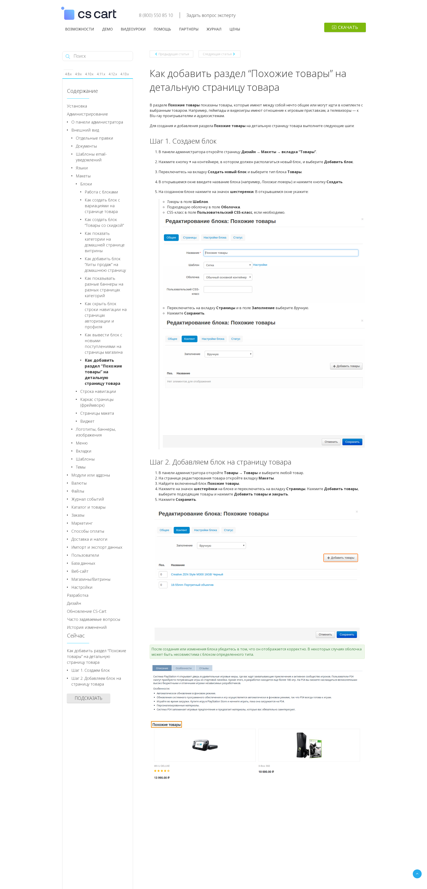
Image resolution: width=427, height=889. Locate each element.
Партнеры (189, 29)
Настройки (82, 587)
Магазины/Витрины (91, 579)
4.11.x (101, 74)
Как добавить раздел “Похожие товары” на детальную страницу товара (103, 371)
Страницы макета (97, 413)
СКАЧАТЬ (348, 27)
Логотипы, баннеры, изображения (96, 432)
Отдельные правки (94, 138)
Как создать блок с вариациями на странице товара (102, 205)
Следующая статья (217, 54)
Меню (82, 443)
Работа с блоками (101, 192)
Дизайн (74, 603)
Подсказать (88, 698)
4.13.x (125, 74)
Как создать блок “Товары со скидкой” (104, 222)
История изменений (87, 627)
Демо (107, 29)
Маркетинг (82, 523)
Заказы (78, 515)
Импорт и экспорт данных (96, 547)
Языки (82, 167)
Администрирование (87, 114)
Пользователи (85, 555)
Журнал (214, 29)
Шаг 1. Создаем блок (90, 670)
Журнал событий (87, 499)
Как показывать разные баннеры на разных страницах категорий (104, 287)
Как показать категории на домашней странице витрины (105, 242)
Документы (86, 146)
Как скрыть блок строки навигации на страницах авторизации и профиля (106, 315)
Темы (81, 467)
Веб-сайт (80, 571)
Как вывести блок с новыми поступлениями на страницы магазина (104, 343)
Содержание (82, 90)
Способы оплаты (87, 531)
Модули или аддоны (90, 475)
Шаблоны (85, 459)
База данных (83, 563)
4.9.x (78, 74)
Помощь (162, 29)
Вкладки (83, 451)
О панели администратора (97, 122)
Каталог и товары (88, 507)
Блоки (86, 184)
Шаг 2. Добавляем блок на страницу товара (96, 681)
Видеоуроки (133, 29)
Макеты (83, 176)
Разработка (77, 595)
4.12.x (113, 74)
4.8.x (68, 74)
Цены (235, 29)
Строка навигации (98, 391)
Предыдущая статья (173, 54)
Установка (77, 106)
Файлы (77, 491)
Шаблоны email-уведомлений (91, 156)
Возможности (79, 29)
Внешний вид (85, 130)
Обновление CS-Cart (86, 611)
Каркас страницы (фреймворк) (97, 402)
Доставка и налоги (89, 539)
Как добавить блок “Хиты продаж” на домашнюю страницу (105, 264)
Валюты (79, 483)
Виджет (87, 421)
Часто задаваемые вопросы (93, 619)
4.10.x (89, 74)
